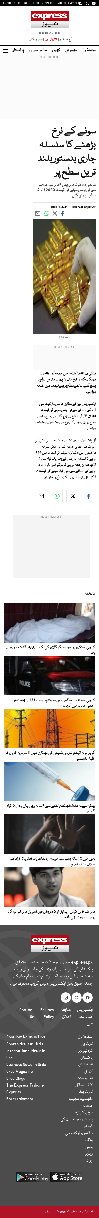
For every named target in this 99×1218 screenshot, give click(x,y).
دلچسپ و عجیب (81, 1099)
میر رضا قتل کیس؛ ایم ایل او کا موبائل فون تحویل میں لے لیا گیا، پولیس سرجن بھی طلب (51, 914)
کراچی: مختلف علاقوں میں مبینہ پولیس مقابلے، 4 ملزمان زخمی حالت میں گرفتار (53, 703)
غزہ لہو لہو (85, 1051)
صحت (88, 1106)
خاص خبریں (38, 50)
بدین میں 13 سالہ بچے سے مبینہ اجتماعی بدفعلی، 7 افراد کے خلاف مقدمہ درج (52, 862)
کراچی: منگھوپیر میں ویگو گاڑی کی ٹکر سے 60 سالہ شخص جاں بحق (50, 650)
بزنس (89, 1147)
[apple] (66, 1179)
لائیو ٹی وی (51, 39)
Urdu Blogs (15, 1078)
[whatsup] (57, 496)
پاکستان (18, 50)
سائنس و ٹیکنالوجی (79, 1133)
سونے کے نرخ (84, 1113)
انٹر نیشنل (85, 1065)
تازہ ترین (71, 50)
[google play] (32, 1179)
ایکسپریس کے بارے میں (85, 1017)
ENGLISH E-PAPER (68, 3)
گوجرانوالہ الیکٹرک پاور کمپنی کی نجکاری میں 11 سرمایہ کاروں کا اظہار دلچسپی (50, 756)
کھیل (56, 50)
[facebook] (88, 496)
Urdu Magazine (19, 1071)
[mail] (41, 496)
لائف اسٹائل (84, 1085)
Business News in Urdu (26, 1065)
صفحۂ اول (89, 50)
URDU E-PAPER (42, 3)
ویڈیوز (88, 1154)
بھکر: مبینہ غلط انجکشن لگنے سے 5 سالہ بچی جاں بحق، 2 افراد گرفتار (50, 809)
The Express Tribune (25, 1085)
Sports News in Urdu (24, 1044)
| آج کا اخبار (64, 39)
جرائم (89, 1161)
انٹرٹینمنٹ (85, 1078)
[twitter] (72, 496)
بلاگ (89, 1140)
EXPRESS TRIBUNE (15, 3)
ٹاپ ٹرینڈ (86, 1092)
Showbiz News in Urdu (26, 1037)
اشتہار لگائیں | (36, 39)
